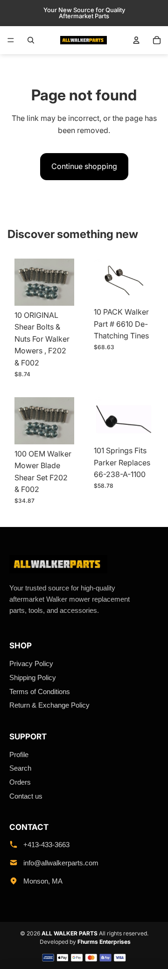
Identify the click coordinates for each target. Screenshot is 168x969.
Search (20, 768)
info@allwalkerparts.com (60, 863)
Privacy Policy (31, 663)
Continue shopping (84, 166)
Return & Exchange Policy (49, 705)
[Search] (31, 40)
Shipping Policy (32, 677)
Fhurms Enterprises (104, 941)
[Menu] (10, 40)
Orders (20, 782)
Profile (18, 754)
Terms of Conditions (39, 691)
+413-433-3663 (46, 845)
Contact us (25, 796)
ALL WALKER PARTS (70, 933)
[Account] (136, 40)
